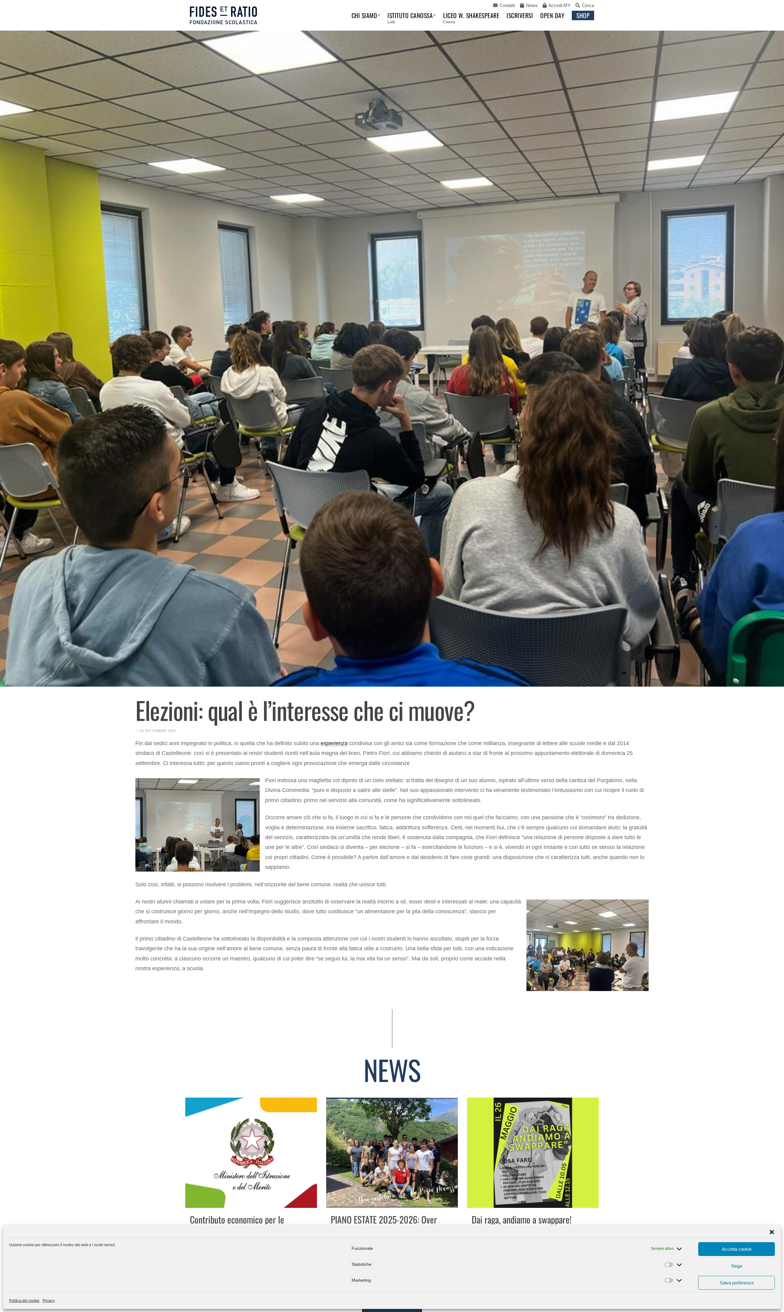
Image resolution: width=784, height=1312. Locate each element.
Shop (583, 15)
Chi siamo (364, 15)
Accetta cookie (737, 1249)
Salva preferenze (737, 1282)
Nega (736, 1266)
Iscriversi (520, 15)
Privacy (49, 1301)
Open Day (552, 15)
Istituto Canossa (410, 15)
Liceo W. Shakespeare (471, 15)
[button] (772, 1232)
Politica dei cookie (24, 1301)
